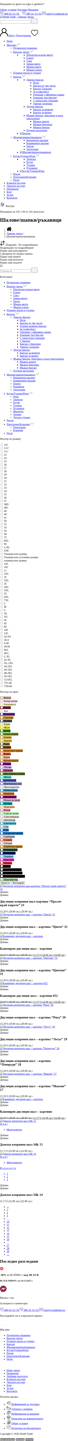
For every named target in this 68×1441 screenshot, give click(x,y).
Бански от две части (44, 85)
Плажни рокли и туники (27, 72)
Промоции (13, 188)
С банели (25, 341)
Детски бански (34, 106)
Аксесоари (32, 149)
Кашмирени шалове (37, 143)
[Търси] (34, 21)
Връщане (33, 9)
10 (8, 1221)
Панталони (19, 427)
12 (8, 1227)
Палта (16, 301)
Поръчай (20, 1439)
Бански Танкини (42, 88)
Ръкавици (18, 386)
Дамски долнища (42, 103)
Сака (29, 61)
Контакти (12, 197)
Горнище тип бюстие (45, 97)
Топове (17, 414)
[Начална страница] (9, 230)
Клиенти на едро (16, 183)
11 (8, 1224)
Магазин (12, 45)
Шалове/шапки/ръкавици (27, 137)
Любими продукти (17, 1376)
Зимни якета (33, 63)
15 (8, 1236)
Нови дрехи (13, 1370)
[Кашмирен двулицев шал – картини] (21, 936)
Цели (36, 82)
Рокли (16, 174)
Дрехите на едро (16, 186)
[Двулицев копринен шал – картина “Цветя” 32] (27, 914)
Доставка (22, 9)
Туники (30, 165)
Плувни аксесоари (36, 130)
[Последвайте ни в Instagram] (5, 1324)
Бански (17, 76)
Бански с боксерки (30, 344)
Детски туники (21, 417)
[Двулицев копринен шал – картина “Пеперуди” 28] (29, 1048)
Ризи (16, 396)
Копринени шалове (37, 140)
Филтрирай (18, 883)
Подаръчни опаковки (25, 48)
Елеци (30, 58)
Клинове (18, 430)
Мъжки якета (33, 66)
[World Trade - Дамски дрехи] (17, 16)
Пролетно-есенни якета (39, 55)
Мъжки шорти (41, 121)
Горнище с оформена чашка (48, 94)
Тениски (31, 159)
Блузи (29, 162)
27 (8, 1245)
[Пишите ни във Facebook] (3, 1292)
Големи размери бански (33, 326)
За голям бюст (41, 91)
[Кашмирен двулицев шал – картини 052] (24, 983)
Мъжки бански (41, 127)
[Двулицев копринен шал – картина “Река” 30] (26, 1005)
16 (8, 1239)
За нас (10, 194)
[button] (4, 892)
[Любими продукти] (34, 35)
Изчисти (5, 883)
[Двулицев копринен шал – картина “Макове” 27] (28, 1073)
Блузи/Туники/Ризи (24, 156)
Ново (10, 41)
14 (8, 1233)
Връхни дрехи (21, 52)
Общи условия (8, 9)
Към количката (7, 1439)
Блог (9, 191)
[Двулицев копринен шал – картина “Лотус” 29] (27, 1026)
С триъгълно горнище (45, 100)
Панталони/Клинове (24, 177)
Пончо (30, 146)
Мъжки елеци (34, 69)
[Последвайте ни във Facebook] (1, 1324)
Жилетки (18, 411)
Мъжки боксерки (42, 124)
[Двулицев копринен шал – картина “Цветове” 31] (29, 958)
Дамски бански (35, 79)
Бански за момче (42, 112)
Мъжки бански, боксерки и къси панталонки (38, 358)
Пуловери (31, 168)
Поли (16, 180)
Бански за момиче (43, 109)
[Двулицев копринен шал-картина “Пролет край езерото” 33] (34, 889)
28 (8, 1248)
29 (8, 1251)
